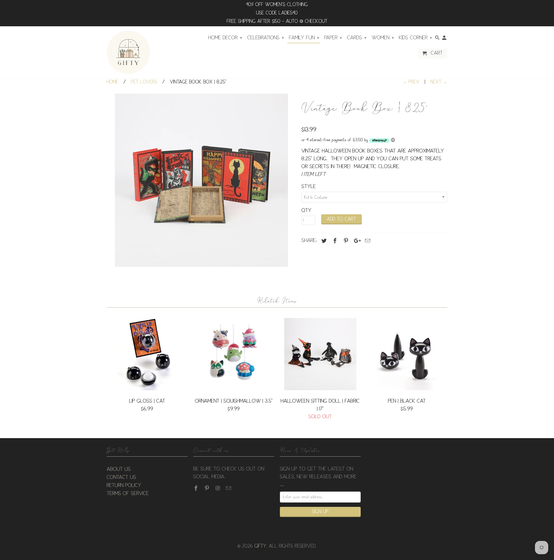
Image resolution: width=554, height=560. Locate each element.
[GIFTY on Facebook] (196, 488)
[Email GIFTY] (229, 488)
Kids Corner (415, 38)
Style (309, 186)
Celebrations (265, 38)
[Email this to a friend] (366, 241)
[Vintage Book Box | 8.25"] (201, 180)
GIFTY (260, 546)
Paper (333, 38)
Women (383, 38)
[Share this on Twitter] (323, 241)
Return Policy (124, 485)
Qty (307, 210)
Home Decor (225, 38)
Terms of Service (128, 493)
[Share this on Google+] (355, 241)
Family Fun (304, 38)
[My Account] (444, 39)
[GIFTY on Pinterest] (207, 488)
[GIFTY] (128, 52)
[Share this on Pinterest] (345, 241)
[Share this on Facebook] (334, 241)
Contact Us (121, 477)
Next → (439, 82)
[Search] (437, 39)
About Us (119, 469)
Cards (356, 38)
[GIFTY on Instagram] (218, 488)
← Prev (411, 82)
